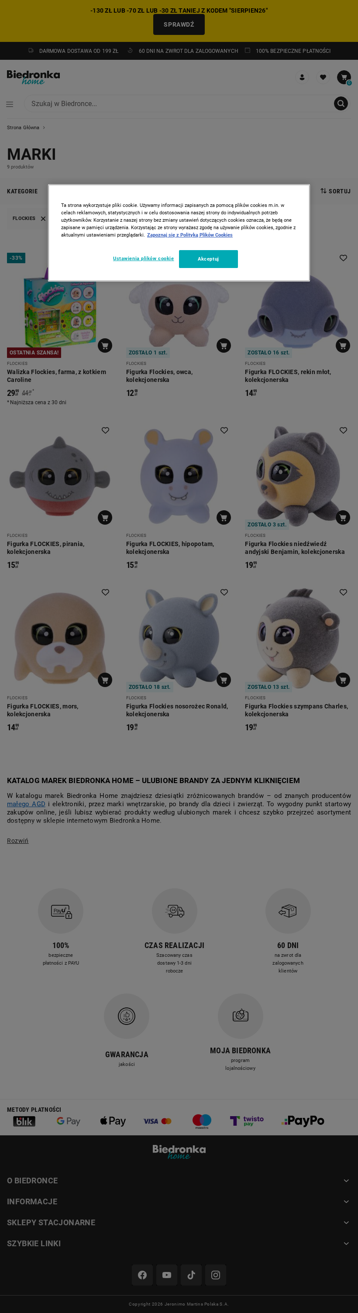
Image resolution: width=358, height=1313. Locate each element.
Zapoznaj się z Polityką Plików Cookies (190, 235)
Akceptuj (208, 258)
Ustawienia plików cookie (143, 258)
